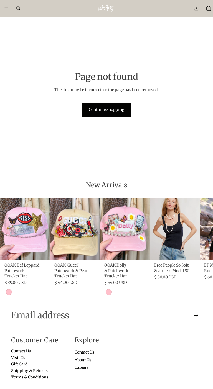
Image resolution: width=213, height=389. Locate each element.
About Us (83, 359)
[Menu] (6, 8)
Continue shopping (106, 109)
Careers (81, 367)
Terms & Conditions (29, 377)
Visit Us (18, 357)
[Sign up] (196, 315)
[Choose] (191, 252)
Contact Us (21, 351)
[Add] (41, 252)
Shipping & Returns (29, 370)
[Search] (18, 8)
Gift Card (19, 364)
